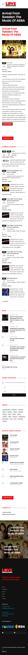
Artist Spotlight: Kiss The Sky (9, 367)
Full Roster (4, 589)
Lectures (5, 416)
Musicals (15, 416)
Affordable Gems (6, 409)
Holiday (19, 414)
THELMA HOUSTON (15, 449)
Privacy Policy (5, 612)
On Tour (4, 591)
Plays (11, 419)
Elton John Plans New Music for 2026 (17, 339)
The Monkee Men (14, 442)
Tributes (9, 71)
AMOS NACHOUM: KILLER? (17, 476)
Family (3, 157)
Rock (15, 419)
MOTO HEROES (13, 469)
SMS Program (5, 615)
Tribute (16, 326)
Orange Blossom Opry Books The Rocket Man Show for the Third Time (17, 330)
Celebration (12, 326)
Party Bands (5, 419)
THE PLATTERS (13, 435)
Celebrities (20, 409)
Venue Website (7, 124)
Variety (11, 157)
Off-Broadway (22, 416)
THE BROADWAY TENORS (16, 483)
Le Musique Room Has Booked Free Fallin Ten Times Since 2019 (18, 359)
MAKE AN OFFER (8, 138)
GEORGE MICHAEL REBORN (17, 462)
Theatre (15, 345)
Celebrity (12, 336)
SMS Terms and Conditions (8, 614)
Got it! (4, 651)
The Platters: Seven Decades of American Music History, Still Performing (17, 348)
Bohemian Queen (12, 278)
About (3, 596)
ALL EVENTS (5, 301)
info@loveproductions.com (8, 514)
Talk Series (20, 419)
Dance (9, 414)
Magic (7, 157)
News (3, 594)
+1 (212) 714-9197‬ (6, 512)
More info (4, 69)
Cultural (5, 414)
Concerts (4, 71)
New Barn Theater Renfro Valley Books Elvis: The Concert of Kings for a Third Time (17, 319)
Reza (13, 151)
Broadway (14, 409)
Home (3, 587)
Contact (4, 598)
